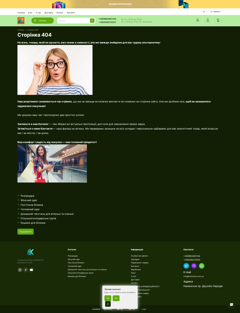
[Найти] (92, 20)
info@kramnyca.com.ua (193, 276)
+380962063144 (191, 256)
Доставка (49, 13)
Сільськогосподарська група (38, 218)
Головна (21, 13)
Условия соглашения (140, 290)
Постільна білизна (32, 204)
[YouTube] (31, 269)
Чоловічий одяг (30, 209)
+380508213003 (191, 259)
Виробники (136, 269)
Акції (133, 273)
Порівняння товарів (139, 263)
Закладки (135, 259)
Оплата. (59, 13)
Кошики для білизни (33, 222)
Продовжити (26, 231)
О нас (38, 13)
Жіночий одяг (29, 200)
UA (108, 298)
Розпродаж (27, 195)
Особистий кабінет (139, 256)
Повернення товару (140, 293)
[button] (231, 304)
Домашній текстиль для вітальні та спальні (47, 213)
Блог (30, 13)
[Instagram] (19, 269)
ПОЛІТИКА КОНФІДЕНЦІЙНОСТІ (145, 286)
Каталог (43, 124)
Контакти (71, 13)
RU (116, 298)
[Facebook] (25, 269)
